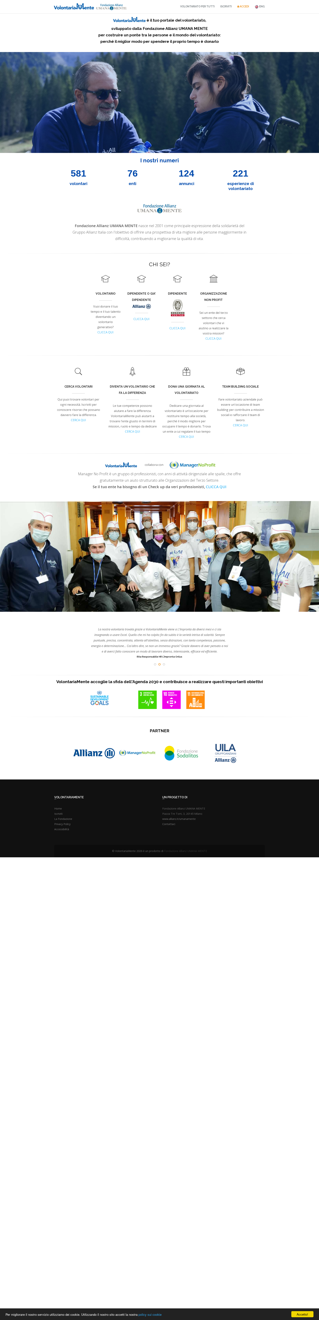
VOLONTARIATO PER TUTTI (197, 6)
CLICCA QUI (105, 332)
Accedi (244, 6)
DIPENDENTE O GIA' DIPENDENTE (141, 297)
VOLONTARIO (106, 293)
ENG (262, 6)
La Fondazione (63, 819)
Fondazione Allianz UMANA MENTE (185, 851)
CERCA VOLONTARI (78, 386)
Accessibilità (61, 829)
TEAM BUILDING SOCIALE (240, 386)
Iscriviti (226, 6)
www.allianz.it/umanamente (179, 819)
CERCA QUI (78, 420)
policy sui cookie (150, 1314)
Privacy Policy (62, 824)
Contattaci (168, 824)
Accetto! (302, 1314)
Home (58, 808)
